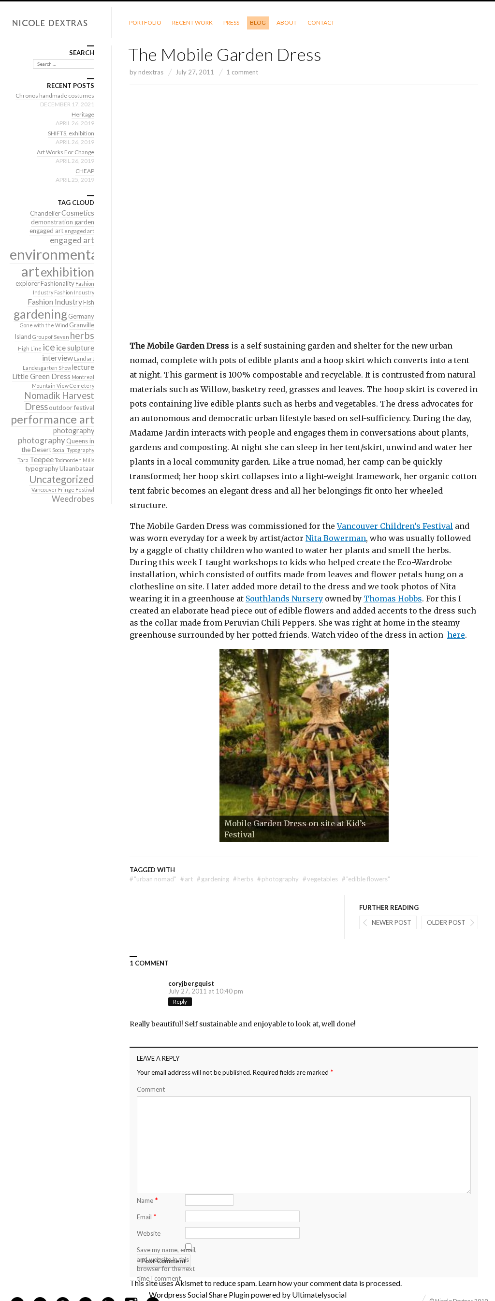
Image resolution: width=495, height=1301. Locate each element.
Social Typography (73, 450)
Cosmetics (77, 213)
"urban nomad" (153, 879)
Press (231, 22)
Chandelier (45, 213)
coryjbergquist (191, 983)
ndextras (150, 72)
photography (73, 430)
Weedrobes (73, 499)
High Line (30, 348)
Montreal (83, 377)
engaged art (46, 230)
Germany (81, 316)
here (456, 635)
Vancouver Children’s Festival (395, 526)
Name (147, 1199)
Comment (151, 1089)
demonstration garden (62, 222)
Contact (321, 22)
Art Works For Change (65, 152)
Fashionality (57, 283)
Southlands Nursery (284, 598)
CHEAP (84, 171)
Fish (88, 302)
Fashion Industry (74, 292)
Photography (278, 879)
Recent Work (192, 22)
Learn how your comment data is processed (329, 1282)
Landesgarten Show (47, 368)
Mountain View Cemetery (63, 385)
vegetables (320, 879)
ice (49, 346)
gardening (213, 879)
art (186, 879)
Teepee (41, 459)
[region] (304, 745)
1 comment (242, 72)
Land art (84, 358)
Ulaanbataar (76, 468)
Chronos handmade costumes (54, 95)
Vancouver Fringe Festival (62, 489)
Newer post (391, 922)
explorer (27, 283)
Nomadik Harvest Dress (59, 401)
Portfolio (145, 22)
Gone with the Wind (44, 325)
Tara (23, 460)
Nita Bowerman (336, 538)
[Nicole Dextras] (55, 23)
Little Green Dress (41, 376)
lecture (83, 367)
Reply (180, 1001)
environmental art (56, 262)
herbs (243, 879)
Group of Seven (50, 337)
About (287, 22)
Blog (258, 22)
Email (147, 1216)
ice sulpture (75, 347)
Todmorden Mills (74, 460)
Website (148, 1233)
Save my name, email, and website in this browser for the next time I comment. (167, 1264)
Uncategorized (61, 479)
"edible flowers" (366, 879)
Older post (446, 922)
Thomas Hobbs (393, 598)
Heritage (83, 114)
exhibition (67, 272)
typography (41, 468)
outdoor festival (71, 407)
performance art (52, 419)
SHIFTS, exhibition (71, 133)
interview (57, 357)
